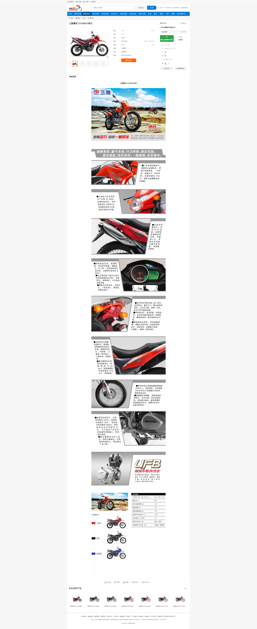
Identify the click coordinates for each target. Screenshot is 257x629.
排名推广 (128, 616)
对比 (153, 30)
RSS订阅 (153, 616)
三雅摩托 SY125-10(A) (144, 606)
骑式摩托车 (91, 18)
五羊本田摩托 (175, 7)
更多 (186, 588)
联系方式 (109, 616)
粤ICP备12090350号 (169, 616)
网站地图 (122, 616)
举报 (118, 582)
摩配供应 (77, 18)
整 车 (84, 18)
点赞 (109, 582)
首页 (71, 18)
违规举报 (160, 616)
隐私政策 (90, 616)
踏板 (161, 7)
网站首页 (84, 616)
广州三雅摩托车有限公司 (167, 27)
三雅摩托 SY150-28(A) (127, 606)
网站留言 (147, 616)
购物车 (94, 1)
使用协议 (103, 616)
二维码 (87, 1)
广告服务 (134, 616)
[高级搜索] (157, 8)
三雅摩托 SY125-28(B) (110, 606)
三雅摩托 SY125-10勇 (161, 606)
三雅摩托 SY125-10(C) (179, 606)
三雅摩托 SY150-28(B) (93, 606)
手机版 (79, 1)
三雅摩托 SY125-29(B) (76, 606)
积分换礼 (141, 616)
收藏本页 (71, 1)
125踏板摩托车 (184, 7)
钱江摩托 (168, 7)
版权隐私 (96, 616)
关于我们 (115, 616)
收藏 (127, 582)
